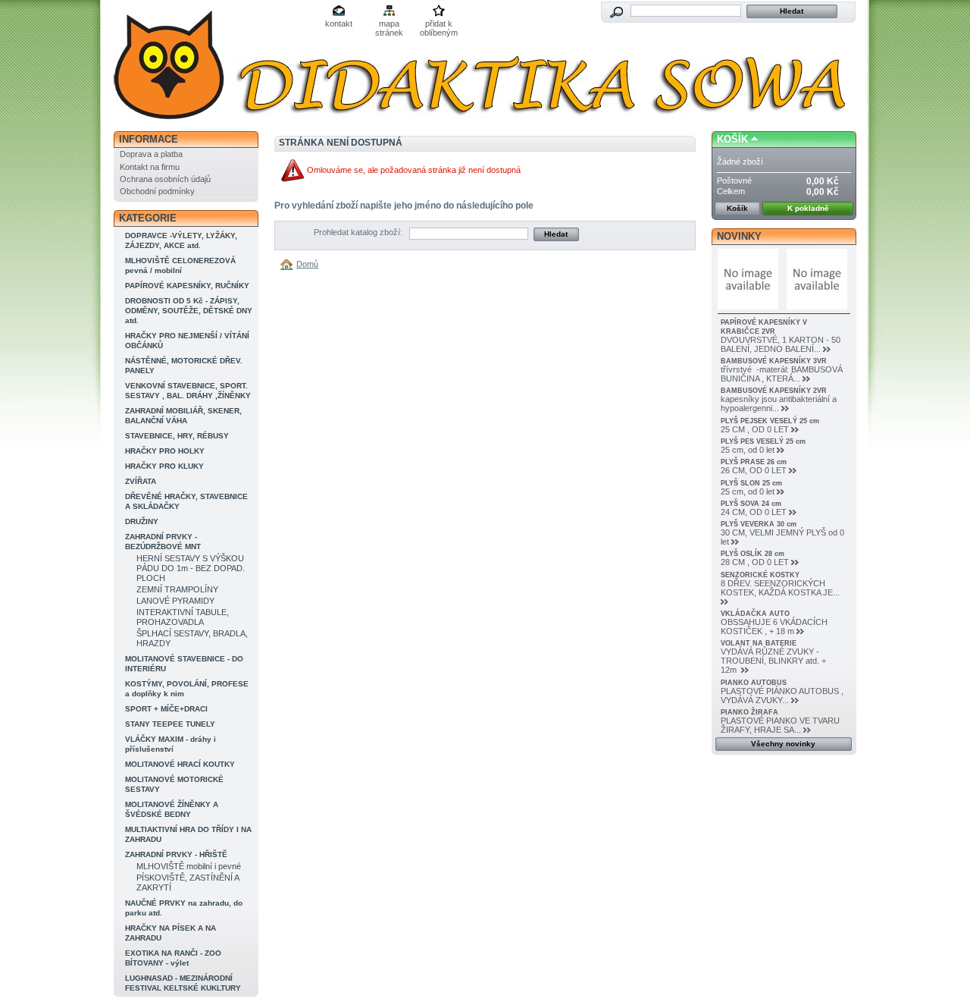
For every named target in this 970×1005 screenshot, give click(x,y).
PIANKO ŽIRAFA (749, 712)
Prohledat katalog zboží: (358, 232)
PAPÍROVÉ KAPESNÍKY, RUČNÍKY (187, 285)
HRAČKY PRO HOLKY (165, 451)
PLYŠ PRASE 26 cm (754, 462)
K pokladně (808, 208)
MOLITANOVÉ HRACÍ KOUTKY (180, 764)
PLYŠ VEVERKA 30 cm (758, 524)
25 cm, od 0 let (747, 449)
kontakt (338, 23)
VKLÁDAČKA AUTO (755, 613)
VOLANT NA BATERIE (758, 643)
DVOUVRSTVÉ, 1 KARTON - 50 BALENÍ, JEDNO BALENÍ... (780, 344)
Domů (307, 264)
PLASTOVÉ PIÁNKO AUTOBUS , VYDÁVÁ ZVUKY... (782, 695)
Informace (148, 139)
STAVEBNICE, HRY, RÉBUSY (177, 436)
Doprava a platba (151, 154)
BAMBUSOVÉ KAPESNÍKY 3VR (774, 361)
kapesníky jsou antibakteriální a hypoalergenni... (779, 403)
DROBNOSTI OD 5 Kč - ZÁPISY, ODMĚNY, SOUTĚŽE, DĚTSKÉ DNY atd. (188, 311)
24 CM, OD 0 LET (754, 512)
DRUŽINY (141, 521)
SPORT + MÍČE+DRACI (166, 709)
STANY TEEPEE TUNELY (170, 724)
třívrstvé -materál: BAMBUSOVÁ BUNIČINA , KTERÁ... (782, 374)
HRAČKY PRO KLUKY (164, 466)
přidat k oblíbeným (439, 24)
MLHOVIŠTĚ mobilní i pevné (188, 866)
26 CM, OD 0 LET (754, 470)
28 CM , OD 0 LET (755, 562)
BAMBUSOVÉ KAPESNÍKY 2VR (774, 390)
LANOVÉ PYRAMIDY (175, 600)
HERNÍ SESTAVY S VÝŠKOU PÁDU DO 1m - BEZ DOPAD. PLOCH (190, 568)
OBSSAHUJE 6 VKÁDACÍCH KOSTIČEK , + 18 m (774, 626)
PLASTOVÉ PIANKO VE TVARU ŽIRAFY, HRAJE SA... (780, 725)
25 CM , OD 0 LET (755, 429)
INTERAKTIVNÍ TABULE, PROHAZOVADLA (182, 617)
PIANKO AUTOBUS (754, 682)
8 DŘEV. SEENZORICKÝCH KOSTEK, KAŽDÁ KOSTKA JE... (780, 588)
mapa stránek (389, 24)
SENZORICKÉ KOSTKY (760, 575)
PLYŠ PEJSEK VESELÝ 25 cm (770, 421)
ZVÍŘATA (140, 481)
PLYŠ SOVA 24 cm (751, 503)
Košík (732, 139)
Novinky (739, 236)
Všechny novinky (783, 744)
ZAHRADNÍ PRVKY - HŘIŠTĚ (176, 854)
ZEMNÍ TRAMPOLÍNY (177, 589)
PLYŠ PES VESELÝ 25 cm (763, 441)
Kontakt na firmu (150, 166)
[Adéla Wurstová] (214, 66)
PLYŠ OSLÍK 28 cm (752, 553)
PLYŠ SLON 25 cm (751, 483)
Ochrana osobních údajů (165, 179)
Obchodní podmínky (157, 191)
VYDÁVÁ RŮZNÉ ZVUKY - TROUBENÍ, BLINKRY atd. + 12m (773, 660)
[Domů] (288, 264)
